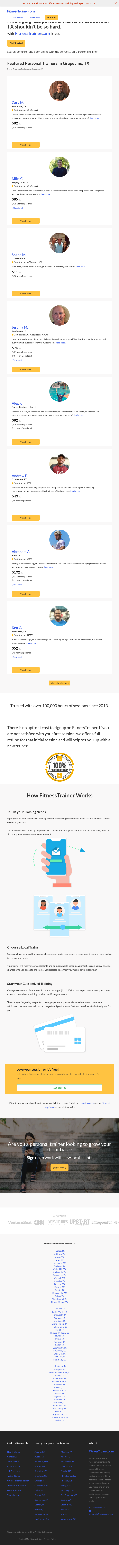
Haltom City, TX (60, 1327)
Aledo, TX (59, 1257)
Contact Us (12, 1457)
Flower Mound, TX (59, 1302)
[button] (59, 3)
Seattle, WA (66, 1500)
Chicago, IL (39, 1481)
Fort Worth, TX (59, 1315)
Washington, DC (68, 1519)
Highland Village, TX (59, 1333)
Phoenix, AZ (66, 1481)
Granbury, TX (59, 1321)
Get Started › (51, 17)
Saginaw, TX (59, 1396)
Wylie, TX (59, 1420)
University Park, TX (59, 1417)
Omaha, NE (66, 1471)
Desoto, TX (59, 1290)
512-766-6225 (99, 1507)
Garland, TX (59, 1318)
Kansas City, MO (42, 1514)
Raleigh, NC (66, 1485)
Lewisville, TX (59, 1351)
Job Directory (13, 1471)
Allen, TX (59, 1260)
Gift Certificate (14, 1490)
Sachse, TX (59, 1393)
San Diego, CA (67, 1490)
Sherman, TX (59, 1399)
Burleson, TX (59, 1266)
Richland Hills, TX (59, 1381)
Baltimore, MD (41, 1461)
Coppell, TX (59, 1278)
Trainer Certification (16, 1485)
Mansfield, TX (59, 1360)
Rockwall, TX (59, 1384)
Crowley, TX (59, 1281)
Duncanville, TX (59, 1293)
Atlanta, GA (40, 1452)
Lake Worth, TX (59, 1348)
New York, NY (67, 1466)
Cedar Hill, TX (59, 1269)
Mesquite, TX (59, 1369)
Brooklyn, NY (41, 1471)
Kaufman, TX (59, 1342)
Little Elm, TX (59, 1354)
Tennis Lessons (13, 1495)
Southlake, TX (59, 1402)
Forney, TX (60, 1308)
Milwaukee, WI (67, 1461)
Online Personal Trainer (18, 1481)
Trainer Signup (13, 1476)
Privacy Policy (13, 1466)
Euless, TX (59, 1296)
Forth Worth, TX (59, 1312)
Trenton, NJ (66, 1514)
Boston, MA (40, 1466)
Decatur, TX (59, 1284)
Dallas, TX (60, 1251)
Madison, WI (66, 1452)
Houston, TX (40, 1509)
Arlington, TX (60, 1263)
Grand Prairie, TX (59, 1324)
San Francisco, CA (69, 1495)
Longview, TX (59, 1357)
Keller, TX (59, 1345)
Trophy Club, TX (59, 1414)
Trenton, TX (59, 1411)
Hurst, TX (59, 1336)
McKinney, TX (60, 1366)
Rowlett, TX (59, 1387)
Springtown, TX (59, 1405)
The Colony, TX (59, 1408)
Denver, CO (40, 1495)
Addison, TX (59, 1254)
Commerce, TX (59, 1275)
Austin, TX (39, 1457)
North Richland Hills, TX (60, 1372)
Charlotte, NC (41, 1476)
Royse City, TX (59, 1390)
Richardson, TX (59, 1378)
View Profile (25, 145)
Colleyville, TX (59, 1272)
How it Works (87, 1103)
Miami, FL (65, 1457)
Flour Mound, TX (59, 1299)
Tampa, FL (65, 1509)
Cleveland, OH (41, 1485)
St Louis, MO (66, 1505)
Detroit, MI (40, 1505)
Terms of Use (13, 1461)
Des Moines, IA (41, 1500)
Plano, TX (59, 1375)
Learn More (59, 1167)
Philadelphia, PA (68, 1476)
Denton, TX (59, 1287)
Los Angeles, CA (42, 1519)
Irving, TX (59, 1339)
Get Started (16, 43)
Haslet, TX (59, 1330)
